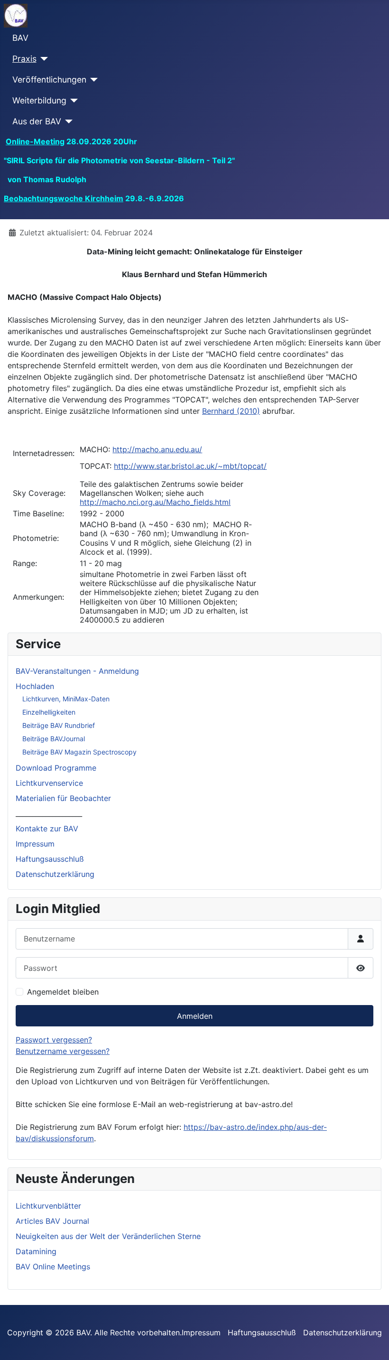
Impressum (35, 843)
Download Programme (56, 768)
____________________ (49, 813)
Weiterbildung (39, 100)
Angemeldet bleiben (63, 992)
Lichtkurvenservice (49, 783)
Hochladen (35, 686)
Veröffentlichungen (49, 79)
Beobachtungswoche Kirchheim (63, 198)
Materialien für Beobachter (63, 798)
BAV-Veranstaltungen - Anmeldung (77, 671)
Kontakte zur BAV (47, 828)
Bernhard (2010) (231, 411)
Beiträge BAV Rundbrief (58, 725)
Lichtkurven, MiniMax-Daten (66, 699)
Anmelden (195, 1016)
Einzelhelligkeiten (48, 712)
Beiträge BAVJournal (53, 739)
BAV (20, 38)
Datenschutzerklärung (55, 874)
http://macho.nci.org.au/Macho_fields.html (155, 502)
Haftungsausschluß (50, 859)
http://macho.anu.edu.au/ (157, 449)
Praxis (24, 59)
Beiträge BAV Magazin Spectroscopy (79, 752)
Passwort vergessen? (54, 1039)
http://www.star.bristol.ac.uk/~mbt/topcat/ (190, 466)
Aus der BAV (36, 121)
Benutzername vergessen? (63, 1051)
